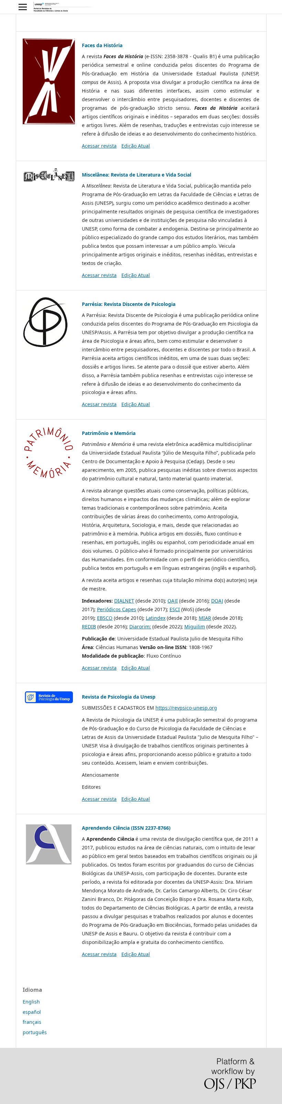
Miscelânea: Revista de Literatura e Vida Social (136, 174)
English (31, 1001)
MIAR (205, 618)
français (32, 1022)
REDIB (89, 626)
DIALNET (124, 600)
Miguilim (194, 626)
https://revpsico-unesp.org (186, 707)
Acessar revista (99, 145)
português (35, 1032)
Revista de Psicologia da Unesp (118, 696)
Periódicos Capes (116, 609)
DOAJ (217, 600)
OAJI (172, 600)
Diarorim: (140, 626)
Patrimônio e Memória (108, 433)
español (32, 1012)
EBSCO (104, 618)
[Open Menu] (23, 7)
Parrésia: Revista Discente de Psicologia (128, 304)
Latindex (155, 618)
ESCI (175, 609)
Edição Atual (135, 145)
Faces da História (102, 45)
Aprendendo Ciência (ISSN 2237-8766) (126, 828)
